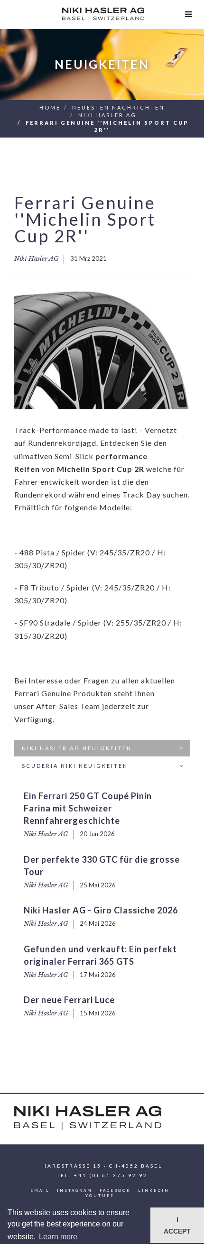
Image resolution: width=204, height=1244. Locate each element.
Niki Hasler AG (107, 115)
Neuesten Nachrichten (118, 107)
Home (50, 107)
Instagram (75, 1190)
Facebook (115, 1190)
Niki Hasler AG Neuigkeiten (77, 748)
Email (40, 1190)
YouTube (99, 1195)
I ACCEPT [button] (177, 1225)
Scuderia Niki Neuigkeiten (75, 766)
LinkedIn (153, 1190)
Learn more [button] (58, 1237)
